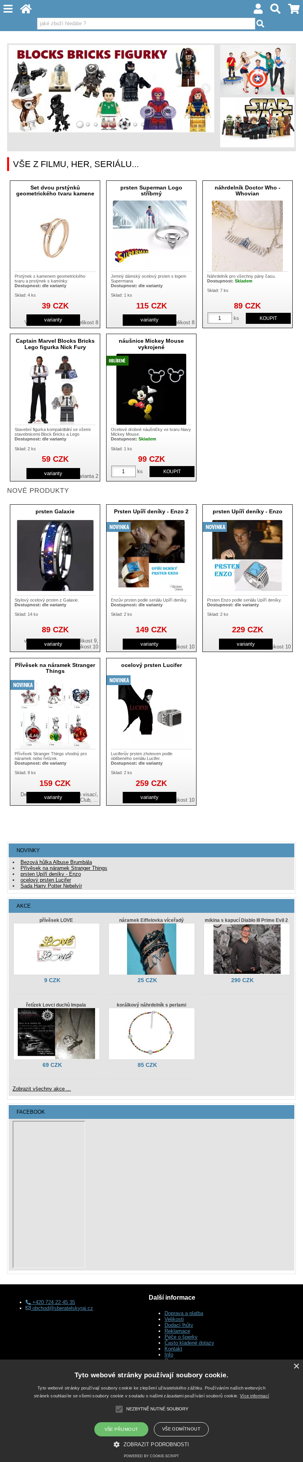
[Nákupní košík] (293, 11)
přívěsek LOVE (56, 920)
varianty (53, 320)
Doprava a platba (184, 1313)
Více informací (254, 1395)
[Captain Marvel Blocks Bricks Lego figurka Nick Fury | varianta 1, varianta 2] (55, 389)
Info (169, 1355)
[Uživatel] (258, 11)
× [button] (296, 1366)
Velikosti (174, 1319)
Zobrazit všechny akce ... (42, 1089)
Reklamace (177, 1331)
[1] (80, 124)
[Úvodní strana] (26, 11)
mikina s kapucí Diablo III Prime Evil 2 (246, 920)
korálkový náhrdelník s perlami (151, 1005)
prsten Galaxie (55, 511)
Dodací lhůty (179, 1325)
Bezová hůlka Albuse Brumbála (56, 862)
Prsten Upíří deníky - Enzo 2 (151, 511)
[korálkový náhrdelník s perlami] (152, 1033)
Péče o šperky (181, 1337)
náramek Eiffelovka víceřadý (151, 920)
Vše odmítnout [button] (181, 1429)
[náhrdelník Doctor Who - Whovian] (247, 236)
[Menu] (8, 9)
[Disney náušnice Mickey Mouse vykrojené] (151, 389)
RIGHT (205, 88)
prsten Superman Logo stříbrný (151, 190)
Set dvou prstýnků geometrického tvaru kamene (55, 190)
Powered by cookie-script (151, 1456)
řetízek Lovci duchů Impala (56, 1005)
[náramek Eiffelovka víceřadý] (152, 949)
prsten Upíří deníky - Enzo (247, 511)
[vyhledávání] (275, 11)
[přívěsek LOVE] (56, 949)
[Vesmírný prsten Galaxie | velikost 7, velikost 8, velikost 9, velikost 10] (55, 555)
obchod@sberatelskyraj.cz (62, 1308)
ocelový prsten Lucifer (151, 665)
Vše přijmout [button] (121, 1429)
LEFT (17, 88)
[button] (151, 1443)
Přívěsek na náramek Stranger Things (55, 668)
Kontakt (173, 1349)
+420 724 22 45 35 (53, 1302)
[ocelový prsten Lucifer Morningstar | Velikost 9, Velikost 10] (151, 708)
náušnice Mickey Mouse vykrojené (151, 344)
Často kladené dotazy (189, 1343)
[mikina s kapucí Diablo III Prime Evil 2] (247, 949)
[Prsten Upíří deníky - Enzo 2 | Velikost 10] (151, 555)
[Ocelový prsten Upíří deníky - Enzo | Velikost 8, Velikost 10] (247, 555)
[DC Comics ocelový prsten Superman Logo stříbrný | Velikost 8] (151, 236)
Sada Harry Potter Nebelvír (51, 886)
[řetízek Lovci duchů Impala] (56, 1033)
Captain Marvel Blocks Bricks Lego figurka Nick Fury (55, 344)
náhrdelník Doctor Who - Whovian (248, 190)
